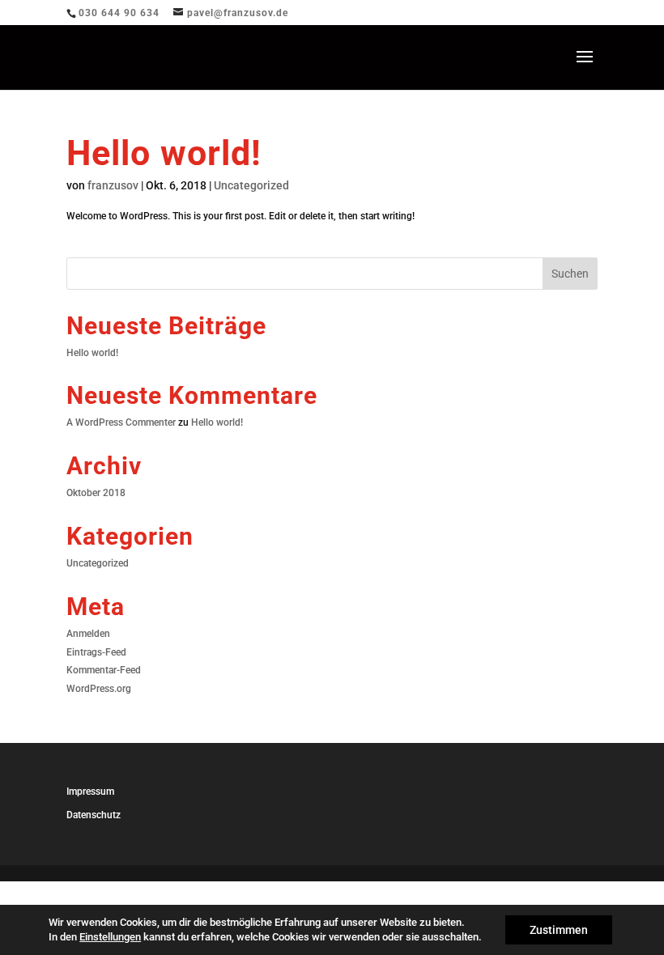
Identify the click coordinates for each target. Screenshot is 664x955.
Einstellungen (110, 937)
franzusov (112, 185)
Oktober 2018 (96, 493)
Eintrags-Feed (96, 652)
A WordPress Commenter (121, 422)
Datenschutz (93, 815)
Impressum (90, 791)
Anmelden (88, 633)
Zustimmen (559, 929)
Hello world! (164, 153)
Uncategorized (251, 185)
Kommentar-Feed (103, 670)
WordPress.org (98, 688)
